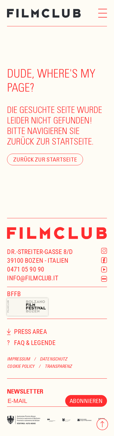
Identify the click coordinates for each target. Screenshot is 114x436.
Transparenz (58, 366)
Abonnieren (86, 400)
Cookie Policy (20, 366)
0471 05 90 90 (25, 269)
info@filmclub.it (32, 278)
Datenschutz (53, 358)
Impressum (18, 358)
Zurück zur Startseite (45, 159)
